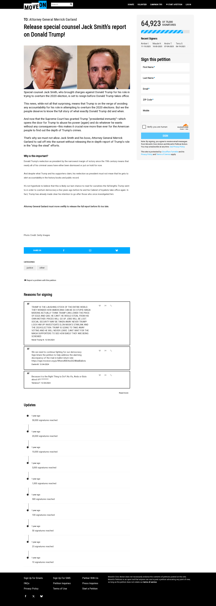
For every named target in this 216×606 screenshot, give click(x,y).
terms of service (150, 582)
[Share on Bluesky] (116, 250)
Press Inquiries (90, 583)
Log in (188, 4)
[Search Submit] (71, 4)
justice (30, 267)
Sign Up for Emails (33, 578)
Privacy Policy (146, 154)
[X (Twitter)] (33, 596)
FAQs (26, 583)
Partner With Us (90, 578)
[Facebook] (25, 596)
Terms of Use (60, 588)
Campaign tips (156, 4)
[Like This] (99, 305)
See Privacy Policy (177, 147)
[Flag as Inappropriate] (105, 305)
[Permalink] (111, 305)
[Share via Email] (90, 250)
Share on (37, 250)
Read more (123, 393)
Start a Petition (175, 4)
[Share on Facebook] (63, 250)
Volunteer (142, 4)
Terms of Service (163, 154)
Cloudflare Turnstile (170, 152)
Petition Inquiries (62, 583)
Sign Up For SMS (62, 578)
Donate (131, 4)
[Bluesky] (41, 596)
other (42, 267)
